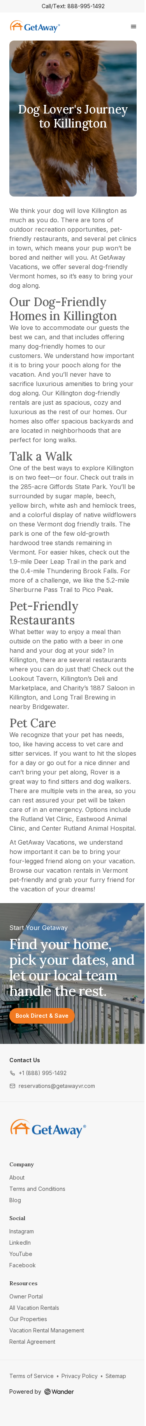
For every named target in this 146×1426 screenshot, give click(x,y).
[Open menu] (133, 26)
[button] (38, 1073)
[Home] (48, 1128)
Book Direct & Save (42, 1015)
